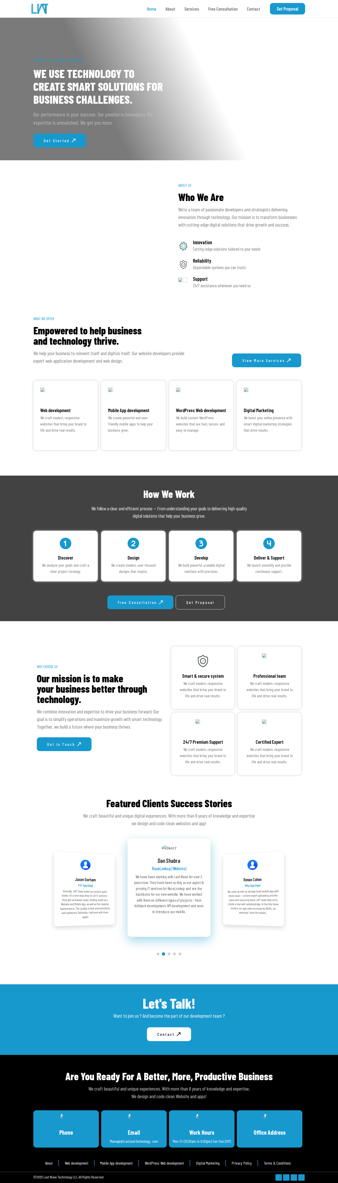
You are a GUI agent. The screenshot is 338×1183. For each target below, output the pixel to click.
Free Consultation (223, 8)
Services (191, 8)
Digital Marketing (259, 410)
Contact (253, 8)
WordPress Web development (201, 410)
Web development (55, 410)
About (170, 8)
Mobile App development (128, 410)
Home (151, 8)
